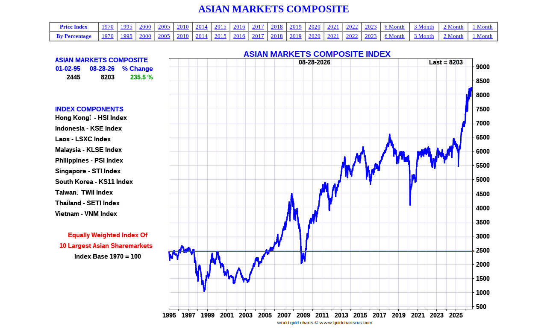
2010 (183, 26)
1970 (108, 26)
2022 (352, 26)
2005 (164, 26)
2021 (333, 26)
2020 (315, 26)
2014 (202, 26)
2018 (277, 26)
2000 (145, 26)
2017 (258, 26)
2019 (296, 26)
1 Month (483, 26)
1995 (126, 26)
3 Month (424, 26)
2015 (220, 26)
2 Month (454, 26)
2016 (239, 26)
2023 (371, 26)
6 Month (395, 26)
